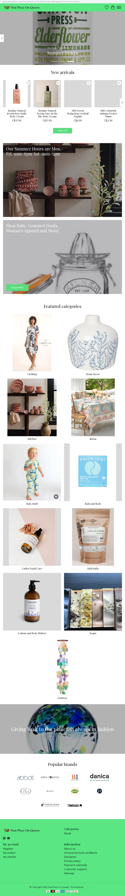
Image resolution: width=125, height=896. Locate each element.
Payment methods (75, 865)
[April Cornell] (50, 778)
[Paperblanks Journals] (50, 791)
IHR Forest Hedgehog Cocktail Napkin (78, 113)
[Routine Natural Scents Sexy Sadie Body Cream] (16, 93)
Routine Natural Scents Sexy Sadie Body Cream (17, 113)
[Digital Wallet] (69, 891)
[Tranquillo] (74, 805)
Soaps (93, 633)
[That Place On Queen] (21, 7)
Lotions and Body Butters (32, 633)
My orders (9, 852)
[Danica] (99, 778)
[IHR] (25, 791)
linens (93, 438)
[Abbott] (25, 778)
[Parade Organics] (74, 791)
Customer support (75, 869)
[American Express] (63, 891)
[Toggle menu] (119, 7)
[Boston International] (74, 778)
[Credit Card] (48, 891)
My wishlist (9, 857)
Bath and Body (93, 503)
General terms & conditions (80, 852)
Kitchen (32, 438)
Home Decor (93, 374)
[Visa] (58, 891)
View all (62, 130)
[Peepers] (99, 791)
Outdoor (62, 698)
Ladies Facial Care (32, 568)
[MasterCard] (53, 891)
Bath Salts (92, 568)
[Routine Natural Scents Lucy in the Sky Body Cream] (47, 93)
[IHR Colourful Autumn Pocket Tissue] (108, 93)
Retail (67, 833)
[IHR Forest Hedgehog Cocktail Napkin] (77, 93)
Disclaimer (70, 857)
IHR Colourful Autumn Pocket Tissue (108, 113)
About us (69, 848)
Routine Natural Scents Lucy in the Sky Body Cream (47, 113)
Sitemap (69, 873)
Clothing (32, 374)
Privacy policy (72, 861)
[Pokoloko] (50, 805)
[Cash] (76, 891)
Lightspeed (89, 887)
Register (8, 848)
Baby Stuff (32, 503)
